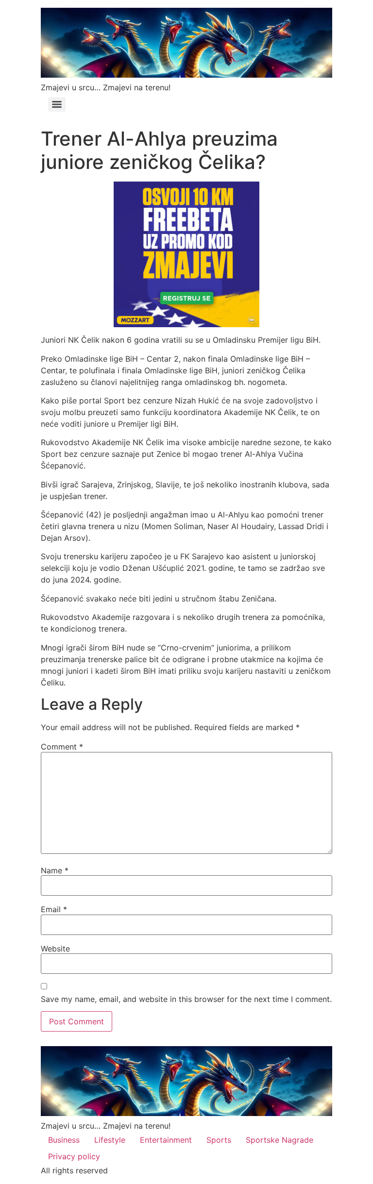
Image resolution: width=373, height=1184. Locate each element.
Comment (62, 746)
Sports (218, 1140)
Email (54, 909)
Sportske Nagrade (279, 1140)
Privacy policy (74, 1156)
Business (64, 1140)
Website (55, 948)
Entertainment (166, 1140)
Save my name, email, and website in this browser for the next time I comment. (186, 999)
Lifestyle (109, 1140)
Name (54, 870)
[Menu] (57, 104)
